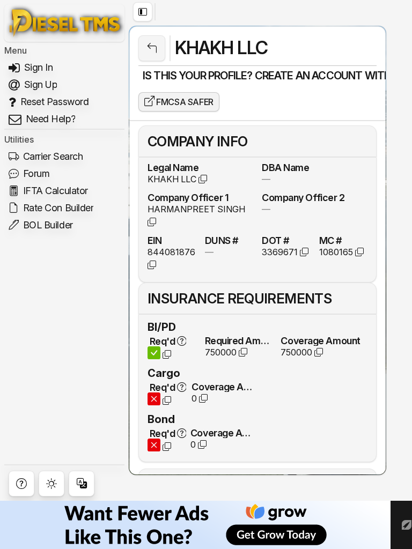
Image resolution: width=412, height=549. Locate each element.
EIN (155, 240)
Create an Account (309, 75)
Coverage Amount (320, 340)
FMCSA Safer (184, 102)
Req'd (162, 341)
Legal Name (173, 167)
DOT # (275, 240)
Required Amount (239, 340)
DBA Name (285, 167)
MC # (330, 240)
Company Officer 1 (188, 197)
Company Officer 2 (303, 197)
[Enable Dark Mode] (51, 483)
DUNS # (221, 240)
